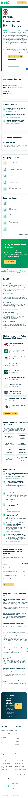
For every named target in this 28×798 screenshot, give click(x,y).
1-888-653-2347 (14, 783)
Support (17, 738)
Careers (17, 741)
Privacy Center (18, 749)
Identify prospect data (7, 730)
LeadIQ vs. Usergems (20, 772)
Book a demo (18, 706)
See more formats (8, 584)
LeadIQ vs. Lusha (19, 763)
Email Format (12, 60)
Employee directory (13, 65)
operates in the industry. (15, 650)
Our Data (17, 747)
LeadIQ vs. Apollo (19, 760)
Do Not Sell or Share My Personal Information (6, 768)
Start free (22, 2)
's (15, 626)
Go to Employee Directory (21, 234)
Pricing (16, 730)
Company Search (19, 735)
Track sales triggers (6, 733)
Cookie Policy (4, 760)
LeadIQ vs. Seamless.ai (20, 769)
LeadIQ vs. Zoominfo (20, 758)
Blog (16, 733)
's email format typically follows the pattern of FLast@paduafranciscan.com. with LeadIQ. (15, 672)
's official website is (14, 616)
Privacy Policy (4, 758)
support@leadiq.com (15, 786)
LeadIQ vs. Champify (20, 774)
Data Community (19, 744)
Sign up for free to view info (15, 56)
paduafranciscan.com (8, 617)
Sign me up (10, 262)
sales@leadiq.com (14, 788)
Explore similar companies (10, 413)
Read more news (23, 127)
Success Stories (5, 742)
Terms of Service (5, 763)
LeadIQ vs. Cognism (20, 766)
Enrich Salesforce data (7, 740)
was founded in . (15, 682)
